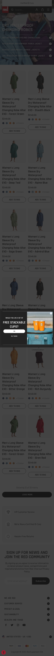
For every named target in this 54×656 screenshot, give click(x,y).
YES (14, 331)
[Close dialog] (51, 313)
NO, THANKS (14, 336)
